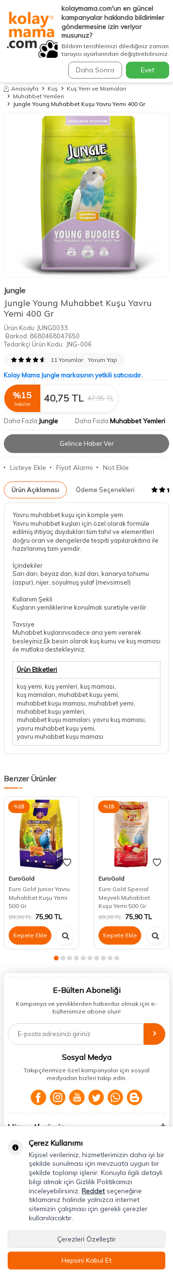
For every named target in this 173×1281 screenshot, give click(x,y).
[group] (86, 194)
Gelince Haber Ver (87, 443)
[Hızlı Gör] (65, 935)
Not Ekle (116, 467)
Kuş (53, 88)
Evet (147, 70)
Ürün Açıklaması (35, 490)
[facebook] (38, 1097)
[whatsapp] (115, 1097)
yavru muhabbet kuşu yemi (55, 728)
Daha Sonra (95, 70)
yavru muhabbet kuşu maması (60, 736)
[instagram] (57, 1097)
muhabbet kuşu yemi (88, 694)
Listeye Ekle (28, 467)
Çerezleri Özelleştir (86, 1239)
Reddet (93, 1191)
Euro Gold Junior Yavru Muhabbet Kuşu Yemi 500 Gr (39, 897)
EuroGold (22, 878)
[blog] (134, 1097)
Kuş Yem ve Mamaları (96, 88)
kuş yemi (29, 686)
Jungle (14, 290)
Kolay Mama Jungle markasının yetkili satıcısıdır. (73, 375)
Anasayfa (24, 88)
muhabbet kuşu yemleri (50, 711)
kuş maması (97, 686)
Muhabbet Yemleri (38, 96)
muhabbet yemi (111, 703)
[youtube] (77, 1097)
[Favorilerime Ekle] (67, 862)
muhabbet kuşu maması (51, 703)
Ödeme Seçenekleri (105, 490)
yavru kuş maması (119, 719)
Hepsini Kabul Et (86, 1260)
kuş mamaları (36, 694)
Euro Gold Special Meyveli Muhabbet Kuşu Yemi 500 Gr (124, 897)
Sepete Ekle (30, 935)
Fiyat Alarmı (74, 467)
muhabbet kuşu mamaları (53, 719)
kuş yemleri (61, 686)
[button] (56, 958)
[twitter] (96, 1097)
